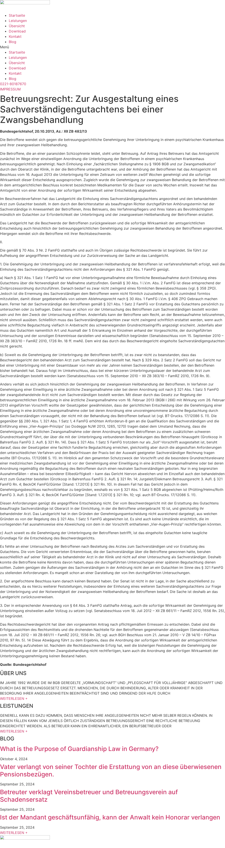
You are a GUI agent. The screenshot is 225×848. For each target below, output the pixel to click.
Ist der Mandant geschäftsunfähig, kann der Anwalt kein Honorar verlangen (110, 817)
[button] (112, 47)
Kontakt (15, 36)
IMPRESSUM (10, 89)
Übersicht (17, 26)
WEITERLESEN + (14, 698)
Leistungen (18, 20)
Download (17, 31)
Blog (12, 42)
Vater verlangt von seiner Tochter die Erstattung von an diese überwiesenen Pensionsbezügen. (110, 770)
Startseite (17, 15)
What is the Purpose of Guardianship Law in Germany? (79, 749)
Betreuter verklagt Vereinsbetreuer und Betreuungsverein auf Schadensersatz (89, 795)
